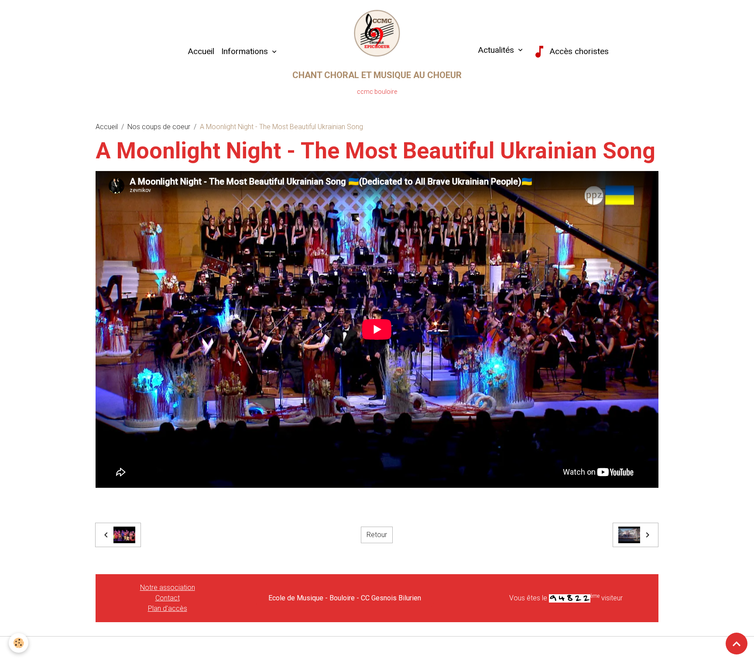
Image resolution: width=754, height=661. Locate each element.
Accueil (201, 51)
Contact (167, 598)
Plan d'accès (167, 608)
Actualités (496, 50)
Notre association (167, 587)
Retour (377, 535)
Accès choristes (578, 51)
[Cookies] (18, 643)
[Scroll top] (736, 643)
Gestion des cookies (377, 648)
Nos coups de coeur (158, 127)
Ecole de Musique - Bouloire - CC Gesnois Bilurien (344, 598)
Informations (245, 51)
